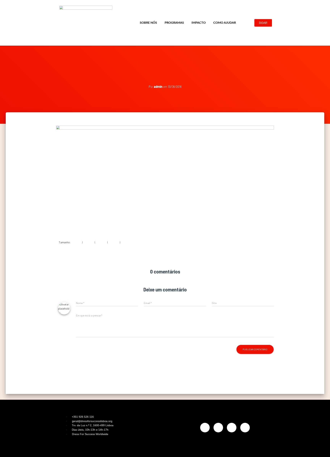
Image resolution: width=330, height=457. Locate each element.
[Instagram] (205, 427)
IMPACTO (199, 22)
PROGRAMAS (174, 22)
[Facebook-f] (218, 427)
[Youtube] (245, 427)
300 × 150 (88, 242)
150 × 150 (76, 242)
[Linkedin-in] (231, 427)
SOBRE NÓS (148, 22)
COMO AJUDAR (224, 22)
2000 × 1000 (128, 242)
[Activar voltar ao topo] (322, 449)
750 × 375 (101, 242)
